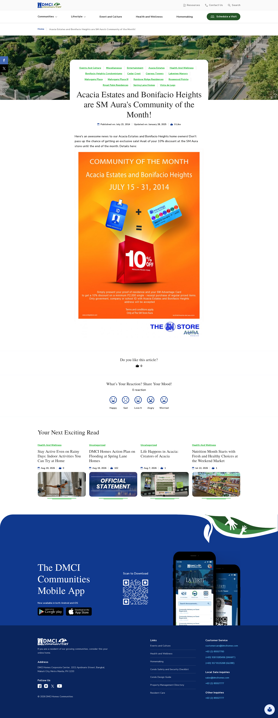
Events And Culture (90, 67)
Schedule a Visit (226, 16)
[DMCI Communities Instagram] (46, 687)
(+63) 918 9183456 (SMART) (220, 657)
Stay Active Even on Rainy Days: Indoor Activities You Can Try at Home (59, 456)
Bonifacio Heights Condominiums (103, 73)
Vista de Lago (167, 85)
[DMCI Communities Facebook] (40, 687)
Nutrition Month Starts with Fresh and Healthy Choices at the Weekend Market (215, 456)
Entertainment (135, 67)
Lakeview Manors (178, 73)
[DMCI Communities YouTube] (59, 686)
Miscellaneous (114, 67)
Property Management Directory (167, 684)
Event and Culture (111, 16)
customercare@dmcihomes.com (221, 645)
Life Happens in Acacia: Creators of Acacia (159, 454)
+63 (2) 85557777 (214, 683)
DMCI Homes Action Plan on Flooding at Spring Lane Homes (112, 456)
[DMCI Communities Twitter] (53, 687)
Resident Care (157, 692)
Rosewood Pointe (178, 79)
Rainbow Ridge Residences (148, 79)
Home (41, 29)
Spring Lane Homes (144, 85)
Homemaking (184, 16)
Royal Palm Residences (115, 85)
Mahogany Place (94, 79)
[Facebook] (4, 60)
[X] (4, 68)
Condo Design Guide (160, 677)
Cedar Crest (134, 73)
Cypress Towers (154, 73)
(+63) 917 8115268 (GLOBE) (220, 663)
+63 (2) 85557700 (214, 651)
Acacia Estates (156, 67)
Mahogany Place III (118, 79)
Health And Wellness (182, 67)
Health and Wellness (149, 16)
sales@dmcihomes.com (217, 677)
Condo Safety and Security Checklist (169, 669)
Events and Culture (160, 645)
